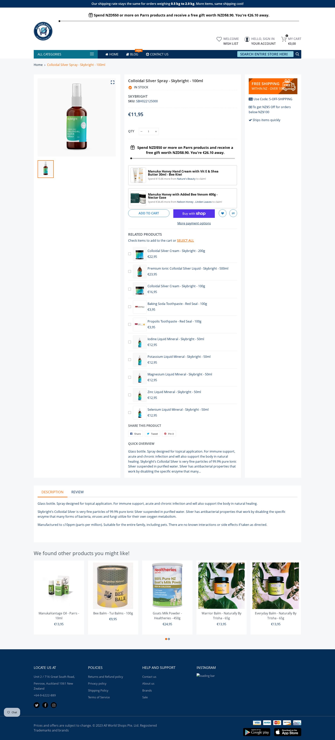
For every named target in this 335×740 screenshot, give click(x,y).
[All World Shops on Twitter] (37, 705)
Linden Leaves (203, 202)
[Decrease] (141, 131)
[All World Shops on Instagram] (54, 705)
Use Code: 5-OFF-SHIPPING (273, 99)
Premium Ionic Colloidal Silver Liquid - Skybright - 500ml (188, 268)
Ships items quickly (266, 120)
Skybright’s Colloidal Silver (57, 512)
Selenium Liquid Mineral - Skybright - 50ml (178, 409)
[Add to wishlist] (222, 213)
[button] (166, 639)
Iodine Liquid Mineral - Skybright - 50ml (176, 339)
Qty (131, 131)
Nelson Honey (185, 202)
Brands (147, 690)
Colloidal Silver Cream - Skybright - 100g (176, 286)
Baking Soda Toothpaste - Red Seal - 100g (177, 304)
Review (77, 492)
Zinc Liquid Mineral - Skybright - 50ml (174, 392)
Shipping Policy (98, 690)
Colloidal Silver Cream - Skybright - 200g (176, 251)
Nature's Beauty (186, 178)
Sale (145, 697)
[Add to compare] (233, 213)
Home (38, 65)
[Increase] (156, 131)
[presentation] (41, 601)
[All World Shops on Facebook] (45, 705)
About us (148, 683)
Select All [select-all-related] (185, 240)
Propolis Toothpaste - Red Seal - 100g (174, 321)
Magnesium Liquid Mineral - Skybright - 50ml (180, 374)
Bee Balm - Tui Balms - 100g (113, 613)
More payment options (194, 223)
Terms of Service (99, 697)
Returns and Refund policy (105, 677)
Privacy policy (97, 683)
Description (52, 492)
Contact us (149, 677)
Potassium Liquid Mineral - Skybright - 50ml (179, 356)
